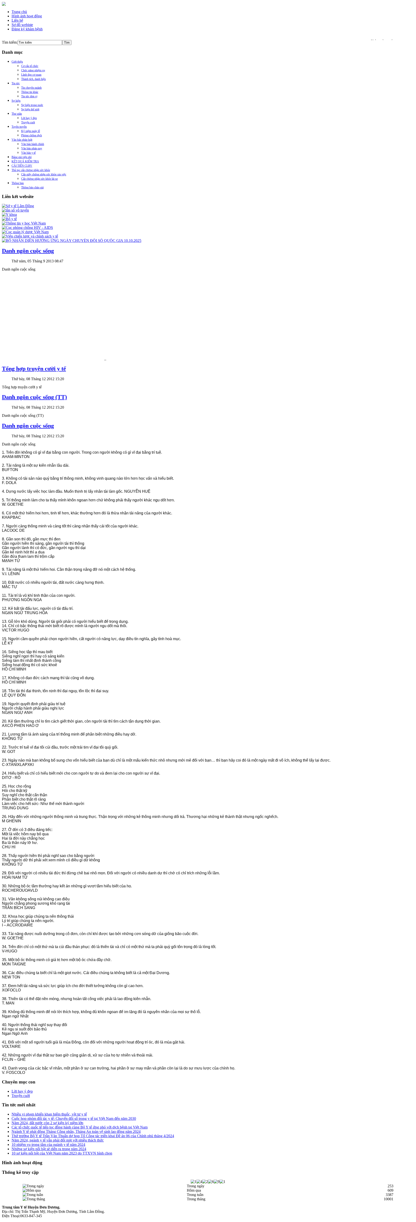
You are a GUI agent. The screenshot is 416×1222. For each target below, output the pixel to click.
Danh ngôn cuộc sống (28, 251)
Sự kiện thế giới (30, 109)
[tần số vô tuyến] (15, 210)
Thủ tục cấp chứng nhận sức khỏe (31, 170)
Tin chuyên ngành (31, 87)
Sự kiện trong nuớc (32, 105)
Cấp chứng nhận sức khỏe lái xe (39, 178)
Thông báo (18, 183)
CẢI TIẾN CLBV (22, 165)
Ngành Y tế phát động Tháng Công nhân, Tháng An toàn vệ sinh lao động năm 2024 (76, 1131)
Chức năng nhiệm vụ (33, 70)
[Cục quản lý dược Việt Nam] (25, 232)
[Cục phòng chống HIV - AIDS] (27, 228)
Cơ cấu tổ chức (29, 66)
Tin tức (16, 83)
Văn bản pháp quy (31, 148)
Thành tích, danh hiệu (33, 79)
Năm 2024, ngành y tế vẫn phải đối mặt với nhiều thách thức (58, 1140)
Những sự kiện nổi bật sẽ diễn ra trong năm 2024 (49, 1149)
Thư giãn (17, 113)
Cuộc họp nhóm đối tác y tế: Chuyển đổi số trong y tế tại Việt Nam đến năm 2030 (74, 1118)
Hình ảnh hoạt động (27, 16)
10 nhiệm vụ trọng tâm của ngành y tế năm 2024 (48, 1144)
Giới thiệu (17, 61)
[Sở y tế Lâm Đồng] (18, 206)
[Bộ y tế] (9, 219)
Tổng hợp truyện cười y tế (34, 368)
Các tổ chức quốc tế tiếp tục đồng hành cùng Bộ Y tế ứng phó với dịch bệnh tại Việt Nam (80, 1127)
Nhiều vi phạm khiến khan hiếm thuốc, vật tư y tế (49, 1114)
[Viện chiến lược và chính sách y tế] (30, 236)
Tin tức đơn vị (29, 96)
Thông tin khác (29, 92)
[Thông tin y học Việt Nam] (24, 223)
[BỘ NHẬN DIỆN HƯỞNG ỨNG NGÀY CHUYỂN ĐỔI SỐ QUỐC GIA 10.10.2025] (71, 241)
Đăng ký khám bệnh (27, 29)
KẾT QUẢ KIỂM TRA (25, 161)
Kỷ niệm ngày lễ (30, 131)
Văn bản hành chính (32, 144)
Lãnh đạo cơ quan (31, 74)
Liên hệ (17, 20)
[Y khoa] (9, 215)
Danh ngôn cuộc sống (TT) (34, 397)
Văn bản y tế (28, 152)
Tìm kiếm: (10, 42)
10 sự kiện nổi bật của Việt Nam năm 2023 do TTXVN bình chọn (62, 1153)
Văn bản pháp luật (22, 139)
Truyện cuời (28, 122)
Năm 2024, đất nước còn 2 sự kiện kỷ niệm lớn (47, 1123)
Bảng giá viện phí (22, 157)
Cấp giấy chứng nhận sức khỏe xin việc (43, 174)
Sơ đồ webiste (22, 25)
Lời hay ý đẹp (29, 118)
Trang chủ (19, 12)
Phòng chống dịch (31, 135)
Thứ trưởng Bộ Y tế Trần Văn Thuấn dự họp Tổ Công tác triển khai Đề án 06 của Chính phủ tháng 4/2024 (93, 1136)
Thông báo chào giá (32, 187)
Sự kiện (16, 100)
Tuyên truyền (19, 126)
